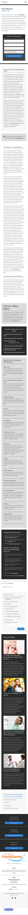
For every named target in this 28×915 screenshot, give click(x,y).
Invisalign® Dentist (9, 620)
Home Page (10, 541)
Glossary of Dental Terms (10, 537)
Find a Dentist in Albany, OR (11, 622)
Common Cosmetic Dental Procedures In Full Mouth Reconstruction (13, 733)
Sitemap (16, 894)
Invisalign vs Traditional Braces (11, 611)
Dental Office (7, 805)
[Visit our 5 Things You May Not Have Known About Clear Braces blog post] (14, 653)
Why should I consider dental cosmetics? (14, 346)
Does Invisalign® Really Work (11, 606)
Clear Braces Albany (18, 138)
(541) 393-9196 (14, 123)
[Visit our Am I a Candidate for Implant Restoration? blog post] (14, 767)
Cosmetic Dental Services (10, 799)
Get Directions (14, 823)
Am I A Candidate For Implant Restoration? (11, 770)
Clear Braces (10, 583)
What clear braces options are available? (14, 338)
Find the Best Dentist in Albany (11, 808)
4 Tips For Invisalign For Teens (12, 694)
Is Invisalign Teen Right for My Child (12, 614)
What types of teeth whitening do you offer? (14, 352)
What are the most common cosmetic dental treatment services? (12, 349)
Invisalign (7, 802)
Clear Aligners (8, 604)
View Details (15, 573)
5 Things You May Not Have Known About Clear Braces (13, 657)
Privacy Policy (12, 894)
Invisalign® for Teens (9, 609)
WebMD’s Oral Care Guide (14, 543)
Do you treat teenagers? (10, 340)
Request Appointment (14, 835)
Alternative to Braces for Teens (11, 601)
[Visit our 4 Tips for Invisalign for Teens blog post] (14, 691)
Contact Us (14, 848)
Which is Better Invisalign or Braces (12, 616)
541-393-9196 (15, 269)
